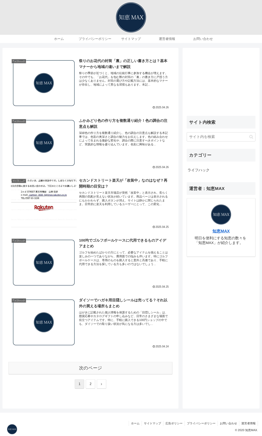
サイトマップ (152, 423)
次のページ (90, 367)
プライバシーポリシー (201, 423)
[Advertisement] (221, 80)
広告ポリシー (174, 423)
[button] (251, 136)
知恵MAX (221, 231)
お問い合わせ (228, 423)
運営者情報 (248, 423)
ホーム (135, 423)
